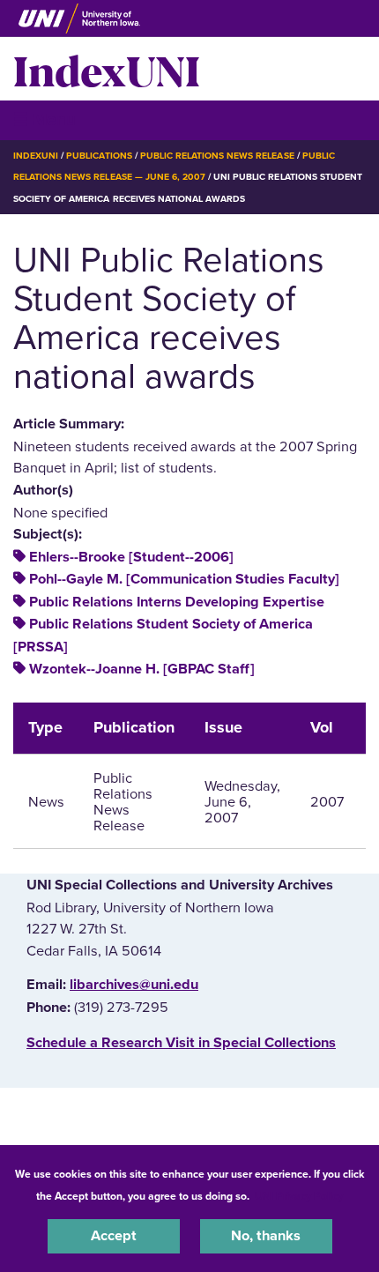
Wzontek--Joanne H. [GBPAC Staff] (142, 669)
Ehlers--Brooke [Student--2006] (131, 557)
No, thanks (266, 1236)
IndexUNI (106, 69)
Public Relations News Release (217, 155)
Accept (114, 1236)
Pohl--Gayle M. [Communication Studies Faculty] (184, 579)
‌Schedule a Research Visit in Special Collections (181, 1043)
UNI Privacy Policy (299, 1196)
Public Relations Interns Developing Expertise (176, 602)
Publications (98, 155)
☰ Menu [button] (44, 119)
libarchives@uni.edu (134, 984)
